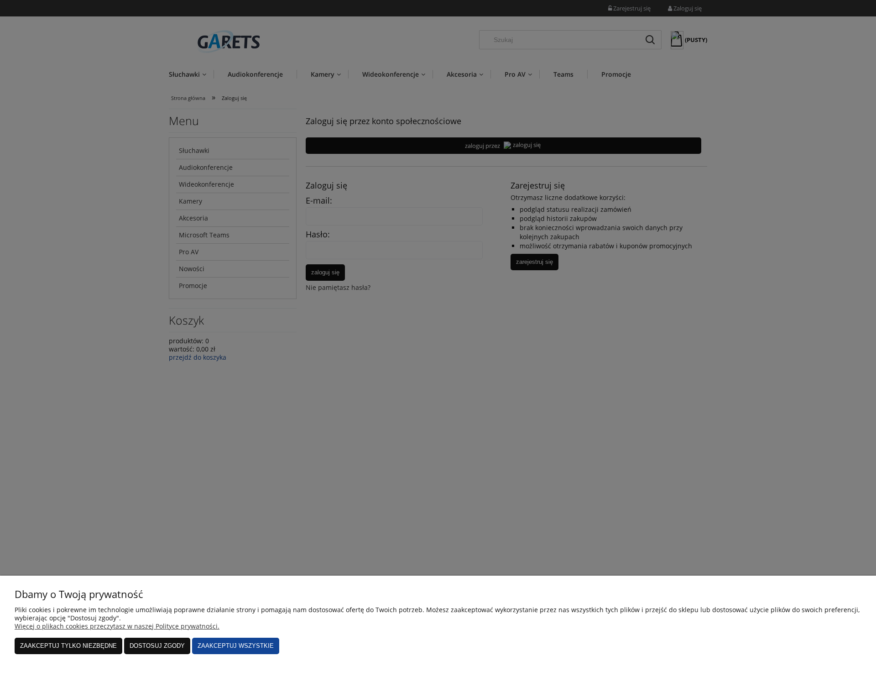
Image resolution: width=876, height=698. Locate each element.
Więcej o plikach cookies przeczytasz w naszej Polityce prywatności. (117, 626)
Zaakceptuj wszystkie (236, 645)
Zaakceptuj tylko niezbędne (68, 645)
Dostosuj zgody (157, 645)
